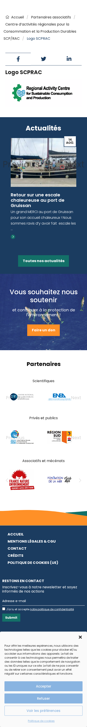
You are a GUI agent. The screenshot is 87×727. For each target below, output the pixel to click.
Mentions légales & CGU (32, 541)
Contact (17, 548)
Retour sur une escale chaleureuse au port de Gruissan (37, 200)
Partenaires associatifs (51, 17)
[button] (80, 637)
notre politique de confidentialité (52, 609)
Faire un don (43, 330)
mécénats (56, 460)
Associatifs (31, 460)
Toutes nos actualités (43, 260)
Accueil (17, 17)
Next (74, 164)
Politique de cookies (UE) (33, 562)
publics (51, 418)
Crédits (15, 555)
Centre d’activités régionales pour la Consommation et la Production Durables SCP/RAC (40, 31)
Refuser (43, 698)
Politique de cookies (41, 721)
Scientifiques (43, 380)
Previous (21, 164)
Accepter (43, 686)
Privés (34, 418)
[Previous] (7, 480)
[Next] (80, 480)
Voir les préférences (43, 710)
